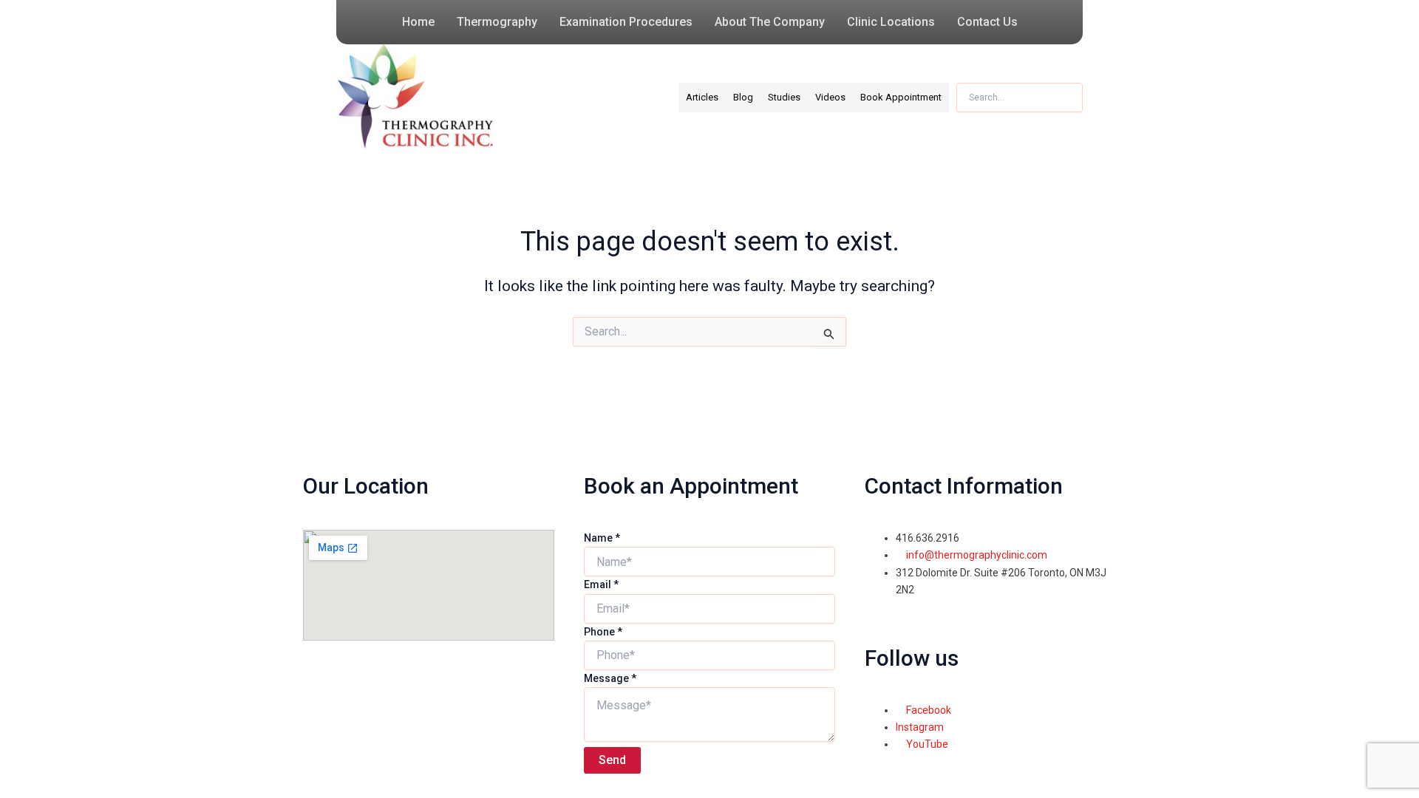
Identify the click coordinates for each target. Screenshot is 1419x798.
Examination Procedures (626, 22)
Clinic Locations (891, 22)
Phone (603, 632)
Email (601, 584)
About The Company (770, 22)
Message (610, 678)
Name (602, 538)
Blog (743, 97)
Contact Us (987, 22)
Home (418, 22)
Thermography (497, 22)
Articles (702, 97)
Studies (784, 97)
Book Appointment (901, 97)
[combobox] (1019, 97)
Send (612, 760)
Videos (830, 97)
